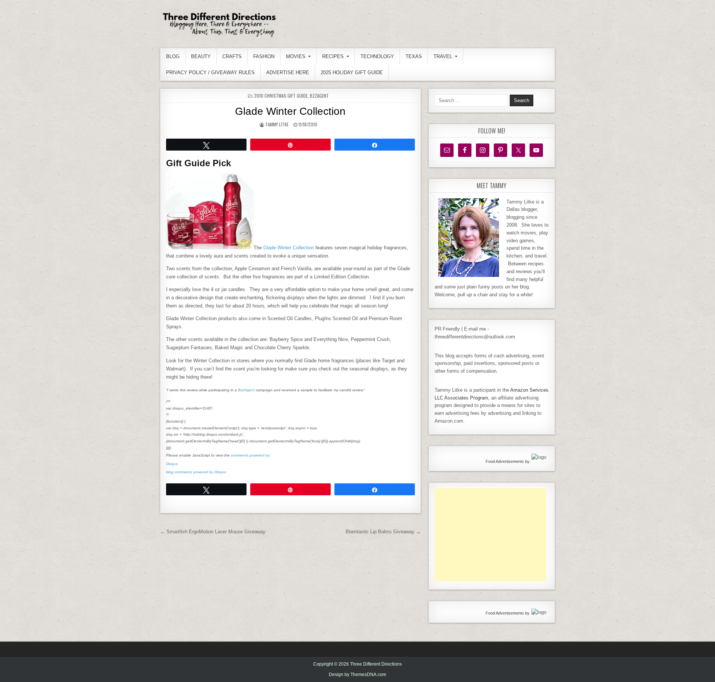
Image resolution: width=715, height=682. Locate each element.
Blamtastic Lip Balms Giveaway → (383, 531)
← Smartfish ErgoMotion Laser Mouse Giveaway (213, 531)
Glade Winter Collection (290, 111)
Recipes (333, 56)
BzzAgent (319, 95)
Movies (295, 56)
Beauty (201, 56)
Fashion (263, 56)
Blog (172, 56)
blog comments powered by (196, 472)
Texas (414, 56)
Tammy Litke (277, 124)
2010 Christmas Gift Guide (281, 95)
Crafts (232, 56)
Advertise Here (287, 72)
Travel (442, 56)
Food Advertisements (505, 461)
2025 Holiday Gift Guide (352, 72)
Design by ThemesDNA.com (357, 674)
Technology (377, 56)
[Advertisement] (490, 534)
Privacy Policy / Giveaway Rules (210, 72)
